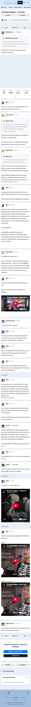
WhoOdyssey (9, 32)
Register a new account (15, 651)
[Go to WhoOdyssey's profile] (3, 32)
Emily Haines (9, 115)
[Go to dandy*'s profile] (3, 426)
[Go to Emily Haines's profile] (3, 115)
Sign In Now (15, 655)
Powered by (15, 704)
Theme (7, 697)
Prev (6, 27)
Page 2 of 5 (15, 27)
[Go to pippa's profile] (3, 331)
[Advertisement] (15, 71)
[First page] (2, 27)
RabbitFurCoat (10, 623)
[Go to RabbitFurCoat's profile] (3, 624)
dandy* (8, 425)
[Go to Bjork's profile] (2, 20)
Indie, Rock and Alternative (21, 20)
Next (25, 27)
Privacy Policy (15, 697)
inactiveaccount (10, 320)
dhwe (7, 346)
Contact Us (23, 697)
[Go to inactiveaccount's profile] (3, 321)
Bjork (5, 20)
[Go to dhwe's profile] (3, 346)
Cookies (15, 700)
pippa (7, 331)
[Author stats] (29, 32)
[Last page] (28, 27)
